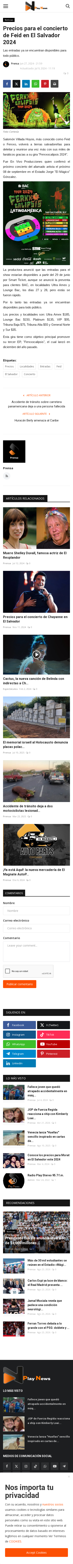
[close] (69, 1477)
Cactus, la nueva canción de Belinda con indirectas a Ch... (33, 681)
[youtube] (54, 1466)
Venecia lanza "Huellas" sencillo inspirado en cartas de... (46, 1137)
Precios (9, 366)
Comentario (11, 938)
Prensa (15, 63)
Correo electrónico (16, 920)
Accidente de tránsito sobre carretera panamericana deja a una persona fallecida (36, 404)
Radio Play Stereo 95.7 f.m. (46, 1175)
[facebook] (7, 1466)
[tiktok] (35, 1466)
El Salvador (11, 374)
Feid (59, 366)
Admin (31, 1179)
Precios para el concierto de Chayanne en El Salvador (35, 619)
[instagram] (26, 1466)
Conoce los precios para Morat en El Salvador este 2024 (49, 1157)
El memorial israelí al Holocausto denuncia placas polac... (35, 744)
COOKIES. (15, 1541)
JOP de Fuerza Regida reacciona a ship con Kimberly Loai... (48, 1114)
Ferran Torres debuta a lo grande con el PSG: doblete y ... (48, 1325)
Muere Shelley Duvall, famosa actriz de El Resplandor (35, 555)
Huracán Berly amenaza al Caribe (37, 420)
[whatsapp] (45, 1466)
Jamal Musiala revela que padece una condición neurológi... (45, 1305)
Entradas (45, 366)
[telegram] (64, 1466)
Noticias (9, 19)
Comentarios (14, 893)
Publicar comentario (19, 984)
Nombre (9, 903)
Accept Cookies (36, 1552)
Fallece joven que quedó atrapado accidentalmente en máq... (47, 1091)
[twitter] (16, 1466)
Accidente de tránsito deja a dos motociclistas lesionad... (28, 808)
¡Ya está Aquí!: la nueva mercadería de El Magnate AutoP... (34, 872)
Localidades (27, 366)
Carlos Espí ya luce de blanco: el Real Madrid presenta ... (48, 1282)
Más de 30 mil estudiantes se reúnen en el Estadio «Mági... (47, 1262)
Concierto (29, 374)
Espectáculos (10, 688)
